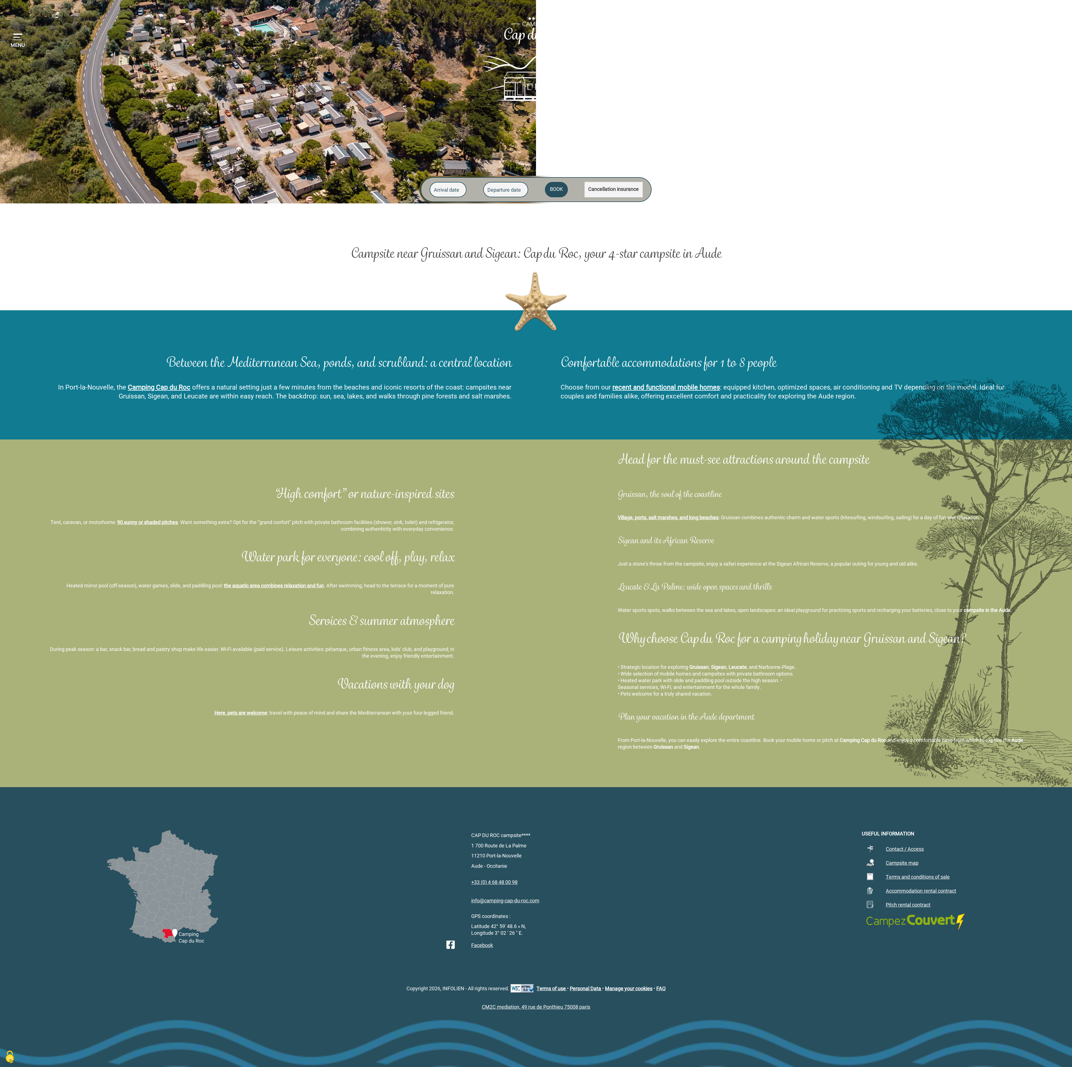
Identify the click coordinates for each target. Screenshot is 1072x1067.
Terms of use (552, 988)
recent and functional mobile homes (666, 387)
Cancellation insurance (613, 189)
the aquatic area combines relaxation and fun (274, 585)
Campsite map (902, 862)
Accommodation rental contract (921, 890)
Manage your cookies (628, 988)
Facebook (482, 945)
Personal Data (586, 988)
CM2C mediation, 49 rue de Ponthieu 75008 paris (536, 1006)
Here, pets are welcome (240, 712)
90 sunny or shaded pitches (147, 522)
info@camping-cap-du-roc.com (505, 900)
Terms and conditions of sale (918, 876)
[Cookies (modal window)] (10, 1057)
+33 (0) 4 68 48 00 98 (911, 14)
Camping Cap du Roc (159, 387)
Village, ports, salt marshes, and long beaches (668, 517)
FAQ (661, 988)
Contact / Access (905, 848)
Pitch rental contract (908, 904)
